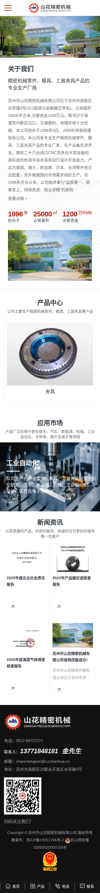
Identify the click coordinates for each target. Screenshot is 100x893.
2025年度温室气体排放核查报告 (26, 662)
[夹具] (50, 354)
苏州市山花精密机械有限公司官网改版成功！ (71, 656)
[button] (39, 54)
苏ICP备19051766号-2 (45, 840)
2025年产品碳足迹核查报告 (72, 581)
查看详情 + (17, 198)
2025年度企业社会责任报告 (26, 581)
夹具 (50, 391)
